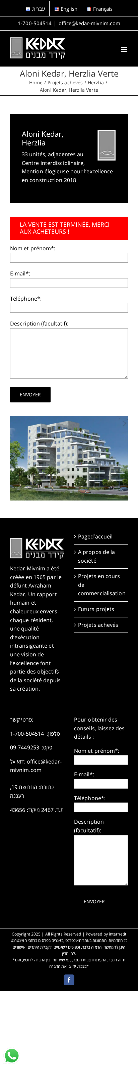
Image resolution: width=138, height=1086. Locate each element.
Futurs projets (96, 609)
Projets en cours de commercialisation (101, 584)
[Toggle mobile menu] (124, 49)
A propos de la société (96, 556)
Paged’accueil (95, 536)
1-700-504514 (35, 23)
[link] (11, 1055)
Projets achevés (98, 624)
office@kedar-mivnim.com (89, 23)
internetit (117, 934)
